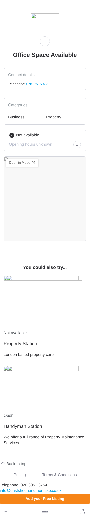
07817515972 (37, 84)
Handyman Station (23, 426)
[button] (7, 511)
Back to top (16, 464)
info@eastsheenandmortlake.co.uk (31, 491)
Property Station (20, 343)
